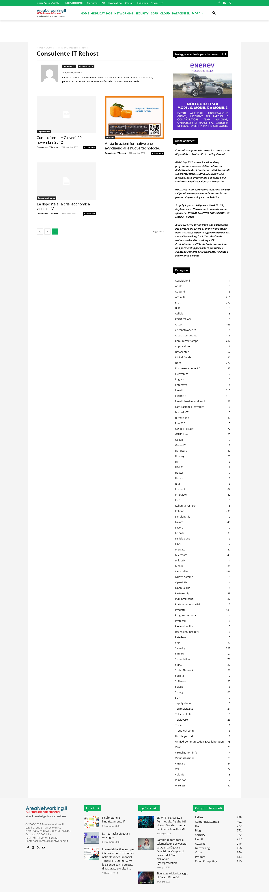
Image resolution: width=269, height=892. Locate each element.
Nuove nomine (184, 577)
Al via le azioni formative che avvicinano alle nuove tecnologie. (132, 145)
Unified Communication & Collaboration (199, 741)
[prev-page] (40, 231)
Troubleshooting (185, 730)
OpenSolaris (182, 588)
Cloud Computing (186, 335)
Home (40, 47)
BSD (177, 308)
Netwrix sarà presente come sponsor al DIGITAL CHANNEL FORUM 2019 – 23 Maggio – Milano (202, 212)
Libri (178, 544)
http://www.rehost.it (72, 72)
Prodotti (180, 610)
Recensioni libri (184, 626)
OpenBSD (181, 582)
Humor (179, 478)
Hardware (181, 450)
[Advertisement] (134, 33)
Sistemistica (182, 659)
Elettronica (181, 374)
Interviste (181, 494)
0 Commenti (89, 147)
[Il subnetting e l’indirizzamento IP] (91, 822)
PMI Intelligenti (184, 599)
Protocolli (180, 621)
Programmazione (185, 615)
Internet (180, 489)
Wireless (180, 785)
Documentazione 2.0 (187, 368)
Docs (178, 363)
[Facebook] (219, 3)
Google (179, 439)
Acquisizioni (182, 280)
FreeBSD (180, 423)
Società (179, 675)
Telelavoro (181, 719)
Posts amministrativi (187, 604)
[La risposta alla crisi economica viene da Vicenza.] (66, 181)
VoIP (177, 769)
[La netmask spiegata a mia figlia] (91, 838)
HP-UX (179, 467)
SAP (177, 642)
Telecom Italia (183, 714)
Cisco (178, 324)
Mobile (179, 566)
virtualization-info (186, 752)
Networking (182, 571)
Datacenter (182, 352)
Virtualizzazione (185, 758)
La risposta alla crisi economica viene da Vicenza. (63, 206)
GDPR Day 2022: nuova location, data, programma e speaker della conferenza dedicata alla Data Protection (200, 177)
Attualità (110, 137)
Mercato (180, 549)
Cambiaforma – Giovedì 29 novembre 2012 (59, 140)
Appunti (180, 291)
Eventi (179, 390)
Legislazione (182, 538)
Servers (179, 653)
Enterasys (181, 385)
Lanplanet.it (182, 516)
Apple (178, 286)
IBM (177, 483)
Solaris (179, 686)
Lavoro (179, 522)
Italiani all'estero (185, 505)
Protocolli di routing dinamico (209, 154)
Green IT (180, 445)
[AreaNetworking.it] (51, 13)
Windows (180, 780)
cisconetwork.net (185, 330)
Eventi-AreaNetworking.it (190, 401)
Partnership (182, 593)
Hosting (179, 456)
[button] (214, 13)
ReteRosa (180, 637)
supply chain (183, 703)
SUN (177, 697)
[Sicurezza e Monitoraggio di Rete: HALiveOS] (146, 878)
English (179, 379)
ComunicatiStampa (46, 198)
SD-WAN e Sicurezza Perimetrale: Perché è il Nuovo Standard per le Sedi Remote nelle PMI (171, 823)
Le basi (179, 533)
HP (176, 461)
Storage (179, 692)
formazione (182, 417)
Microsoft (181, 555)
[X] (229, 3)
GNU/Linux (181, 434)
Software (180, 681)
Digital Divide (44, 131)
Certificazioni (183, 319)
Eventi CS (180, 396)
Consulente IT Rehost (47, 147)
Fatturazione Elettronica (189, 406)
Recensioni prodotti (187, 632)
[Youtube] (43, 847)
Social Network (184, 670)
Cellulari (180, 313)
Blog (177, 302)
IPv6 (177, 500)
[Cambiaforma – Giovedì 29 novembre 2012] (66, 114)
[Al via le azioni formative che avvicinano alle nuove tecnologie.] (134, 117)
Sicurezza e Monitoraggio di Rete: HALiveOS (172, 875)
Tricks (178, 725)
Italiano (179, 511)
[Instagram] (33, 847)
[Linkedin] (224, 3)
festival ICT (181, 412)
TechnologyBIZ (184, 708)
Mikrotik (180, 560)
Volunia (179, 774)
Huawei (179, 472)
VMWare (180, 763)
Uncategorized (184, 736)
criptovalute (182, 346)
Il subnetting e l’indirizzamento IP (113, 819)
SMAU (178, 664)
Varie (178, 747)
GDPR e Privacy (184, 428)
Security (180, 648)
